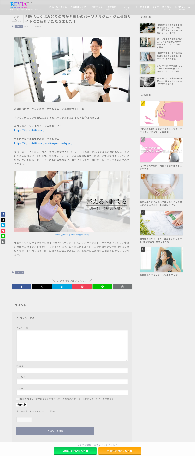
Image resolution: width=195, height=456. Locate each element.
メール (21, 376)
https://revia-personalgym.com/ (72, 234)
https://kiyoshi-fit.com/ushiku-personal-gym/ (43, 143)
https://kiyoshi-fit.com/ (29, 130)
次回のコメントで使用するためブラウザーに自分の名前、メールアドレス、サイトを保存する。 (68, 399)
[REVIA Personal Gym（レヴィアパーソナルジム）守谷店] (18, 5)
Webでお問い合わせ (118, 450)
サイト (19, 388)
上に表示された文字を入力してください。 (37, 411)
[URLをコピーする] (122, 286)
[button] (21, 286)
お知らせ (19, 26)
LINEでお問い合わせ (74, 450)
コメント (22, 327)
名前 (20, 365)
